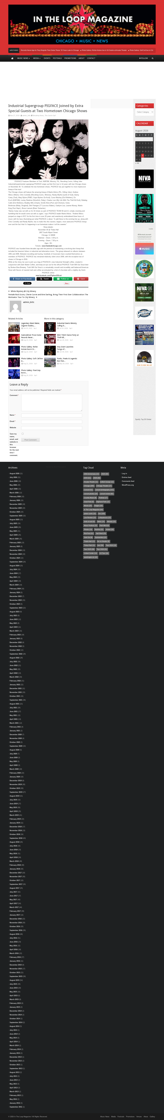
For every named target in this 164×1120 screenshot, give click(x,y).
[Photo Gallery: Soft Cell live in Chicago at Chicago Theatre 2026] (14, 362)
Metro (101, 521)
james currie (90, 514)
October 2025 (15, 512)
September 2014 (16, 1022)
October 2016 (15, 926)
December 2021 (16, 688)
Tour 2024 (111, 545)
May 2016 (13, 946)
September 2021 (16, 700)
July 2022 (13, 662)
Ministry (111, 521)
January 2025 (15, 546)
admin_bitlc (26, 115)
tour (100, 545)
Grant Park (89, 502)
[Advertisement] (82, 82)
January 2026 (15, 500)
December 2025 (16, 504)
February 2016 (15, 957)
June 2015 (14, 988)
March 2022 (14, 677)
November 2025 (16, 508)
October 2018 (15, 834)
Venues (139, 1117)
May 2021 (13, 715)
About (146, 1117)
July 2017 (13, 892)
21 (151, 151)
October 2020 (15, 742)
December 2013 (16, 1057)
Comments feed (128, 481)
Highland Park (103, 502)
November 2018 (16, 830)
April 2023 (14, 627)
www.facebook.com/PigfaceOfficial (48, 275)
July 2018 (13, 846)
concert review (106, 494)
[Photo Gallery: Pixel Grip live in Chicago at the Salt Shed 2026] (14, 374)
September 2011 (16, 1107)
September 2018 (16, 838)
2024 (104, 474)
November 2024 (16, 554)
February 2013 (15, 1095)
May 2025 (13, 531)
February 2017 (15, 911)
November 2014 (16, 1015)
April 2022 (14, 673)
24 (140, 155)
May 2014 (13, 1038)
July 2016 (13, 938)
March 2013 (14, 1091)
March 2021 (14, 723)
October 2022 (15, 650)
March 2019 (14, 815)
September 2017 (16, 884)
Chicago (89, 486)
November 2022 (16, 646)
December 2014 (16, 1011)
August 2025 (14, 520)
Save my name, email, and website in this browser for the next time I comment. (14, 444)
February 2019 (15, 819)
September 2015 (16, 976)
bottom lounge (107, 482)
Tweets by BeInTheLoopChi (56, 467)
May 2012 (13, 1099)
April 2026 (14, 489)
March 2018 (14, 861)
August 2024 (14, 566)
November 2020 (16, 738)
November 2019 (16, 784)
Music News (104, 1117)
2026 (96, 478)
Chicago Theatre (104, 486)
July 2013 (13, 1076)
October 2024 (15, 558)
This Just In (49, 115)
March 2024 (14, 585)
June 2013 (14, 1080)
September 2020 (16, 746)
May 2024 (13, 577)
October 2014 (15, 1019)
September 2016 (16, 930)
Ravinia (99, 529)
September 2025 (16, 516)
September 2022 (16, 654)
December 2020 (16, 734)
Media (113, 1117)
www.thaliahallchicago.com (52, 246)
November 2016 (16, 923)
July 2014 (13, 1030)
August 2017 (14, 888)
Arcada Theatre (91, 482)
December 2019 (16, 781)
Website (13, 428)
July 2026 (13, 477)
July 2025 (13, 523)
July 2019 (13, 800)
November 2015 (16, 969)
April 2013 (14, 1088)
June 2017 (14, 896)
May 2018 (13, 853)
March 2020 (14, 769)
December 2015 (16, 965)
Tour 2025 (89, 549)
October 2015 (15, 972)
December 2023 (16, 596)
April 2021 (14, 719)
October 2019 (15, 788)
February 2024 (15, 589)
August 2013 (14, 1072)
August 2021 (14, 704)
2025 (87, 478)
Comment (14, 395)
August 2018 (14, 842)
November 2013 (16, 1061)
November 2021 (16, 692)
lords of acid (89, 521)
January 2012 (15, 1103)
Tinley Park (89, 545)
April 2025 (14, 535)
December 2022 (16, 642)
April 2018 (14, 857)
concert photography (104, 490)
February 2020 (15, 773)
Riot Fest (88, 533)
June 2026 (14, 481)
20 (148, 151)
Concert (88, 490)
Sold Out (88, 537)
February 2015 (15, 1003)
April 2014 (14, 1042)
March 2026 (14, 493)
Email (13, 421)
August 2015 (14, 980)
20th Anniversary (91, 474)
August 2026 (14, 473)
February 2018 (15, 865)
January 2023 (15, 639)
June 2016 (14, 942)
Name (12, 415)
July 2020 (13, 754)
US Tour (104, 553)
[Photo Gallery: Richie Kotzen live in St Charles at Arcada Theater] (14, 350)
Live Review (90, 517)
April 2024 (14, 581)
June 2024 (14, 573)
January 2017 (15, 915)
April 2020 (14, 765)
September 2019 (16, 792)
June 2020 (14, 758)
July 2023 (13, 615)
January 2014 (15, 1053)
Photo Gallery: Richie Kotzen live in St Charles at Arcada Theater (95, 50)
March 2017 (14, 907)
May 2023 (13, 623)
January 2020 (15, 777)
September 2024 (16, 562)
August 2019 (14, 796)
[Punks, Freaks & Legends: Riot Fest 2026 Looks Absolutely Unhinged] (50, 362)
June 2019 (14, 804)
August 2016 (14, 934)
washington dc (90, 557)
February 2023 (15, 635)
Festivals (120, 1117)
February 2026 (15, 496)
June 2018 (14, 850)
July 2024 (13, 569)
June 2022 (14, 665)
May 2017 (13, 900)
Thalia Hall (89, 541)
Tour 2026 (102, 549)
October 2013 (15, 1065)
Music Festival (90, 525)
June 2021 (14, 711)
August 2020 (14, 750)
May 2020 (13, 761)
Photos (88, 529)
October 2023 (15, 604)
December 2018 (16, 827)
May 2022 (13, 669)
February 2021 (15, 727)
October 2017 (15, 880)
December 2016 (16, 919)
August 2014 (14, 1026)
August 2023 (14, 612)
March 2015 (14, 999)
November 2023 (16, 600)
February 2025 (15, 543)
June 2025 (14, 527)
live (101, 514)
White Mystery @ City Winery (23, 291)
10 (140, 147)
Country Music (90, 498)
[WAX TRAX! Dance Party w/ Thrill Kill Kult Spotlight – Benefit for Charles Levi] (50, 339)
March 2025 (14, 539)
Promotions (130, 1117)
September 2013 (16, 1068)
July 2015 (13, 984)
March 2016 (14, 953)
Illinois (88, 506)
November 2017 (16, 877)
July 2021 (13, 708)
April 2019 (14, 811)
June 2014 (14, 1034)
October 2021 (15, 696)
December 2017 (16, 873)
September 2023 (16, 608)
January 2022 (15, 685)
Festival (103, 498)
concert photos (91, 494)
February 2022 (15, 681)
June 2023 (14, 619)
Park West (104, 525)
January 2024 (15, 592)
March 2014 (14, 1045)
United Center (90, 553)
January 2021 (15, 731)
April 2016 (14, 949)
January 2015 (15, 1007)
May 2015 (13, 992)
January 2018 (15, 869)
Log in (124, 473)
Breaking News (38, 115)
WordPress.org (128, 485)
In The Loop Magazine (93, 510)
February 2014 (15, 1049)
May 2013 (13, 1084)
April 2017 (14, 903)
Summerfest (100, 537)
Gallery (152, 1117)
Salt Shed (101, 533)
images (98, 506)
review (110, 529)
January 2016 (15, 961)
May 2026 (13, 485)
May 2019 (13, 807)
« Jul (137, 163)
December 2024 (16, 550)
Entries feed (126, 477)
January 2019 (15, 823)
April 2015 (14, 996)
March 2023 (14, 631)
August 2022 (14, 658)
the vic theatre (103, 541)
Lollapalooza (104, 517)
